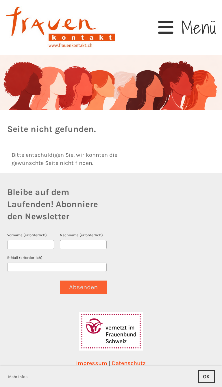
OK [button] (206, 376)
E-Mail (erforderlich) (24, 257)
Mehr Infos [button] (17, 376)
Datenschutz (129, 363)
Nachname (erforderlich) (81, 235)
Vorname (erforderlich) (27, 235)
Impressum (91, 363)
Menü (194, 27)
